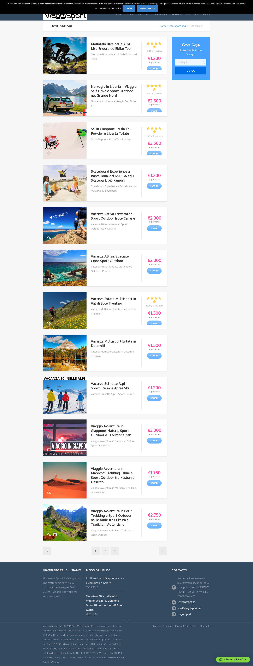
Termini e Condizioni (162, 626)
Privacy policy (147, 8)
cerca (191, 70)
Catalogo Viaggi (178, 25)
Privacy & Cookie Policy (186, 626)
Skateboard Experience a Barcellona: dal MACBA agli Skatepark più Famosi (112, 175)
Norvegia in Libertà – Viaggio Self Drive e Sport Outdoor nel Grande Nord (114, 90)
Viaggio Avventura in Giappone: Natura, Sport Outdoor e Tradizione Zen (111, 430)
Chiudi (128, 8)
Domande (205, 626)
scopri (154, 68)
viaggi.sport (184, 614)
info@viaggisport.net (189, 608)
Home (162, 25)
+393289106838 (186, 602)
